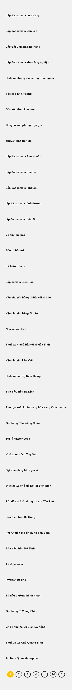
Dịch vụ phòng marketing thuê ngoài (30, 78)
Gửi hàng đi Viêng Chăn (21, 611)
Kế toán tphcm (15, 266)
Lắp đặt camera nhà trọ (21, 172)
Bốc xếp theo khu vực (20, 109)
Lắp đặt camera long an (21, 187)
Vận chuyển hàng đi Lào (22, 313)
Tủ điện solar (14, 564)
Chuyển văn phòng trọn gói (24, 125)
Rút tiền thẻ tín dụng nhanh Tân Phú (30, 501)
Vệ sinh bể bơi (15, 235)
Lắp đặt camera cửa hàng (22, 15)
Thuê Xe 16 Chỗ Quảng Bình (24, 642)
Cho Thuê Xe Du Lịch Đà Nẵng (26, 626)
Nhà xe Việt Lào (16, 329)
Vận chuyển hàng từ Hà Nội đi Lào (28, 297)
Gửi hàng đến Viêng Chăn (23, 423)
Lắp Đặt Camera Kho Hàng (23, 46)
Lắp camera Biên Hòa (20, 282)
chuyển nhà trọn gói (19, 140)
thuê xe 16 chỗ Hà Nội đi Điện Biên (28, 485)
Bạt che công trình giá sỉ (22, 470)
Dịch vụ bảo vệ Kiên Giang (23, 376)
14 (53, 674)
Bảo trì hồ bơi (15, 250)
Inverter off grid (16, 579)
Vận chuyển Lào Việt (19, 360)
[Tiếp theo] (61, 674)
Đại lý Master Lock (18, 438)
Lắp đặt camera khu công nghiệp (27, 62)
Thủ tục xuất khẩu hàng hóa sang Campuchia (36, 407)
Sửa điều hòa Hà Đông (20, 517)
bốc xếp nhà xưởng (19, 93)
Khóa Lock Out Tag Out (21, 454)
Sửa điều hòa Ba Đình (20, 391)
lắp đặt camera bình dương (23, 203)
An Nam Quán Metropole (22, 658)
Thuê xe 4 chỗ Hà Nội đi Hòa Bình (28, 344)
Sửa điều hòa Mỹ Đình (20, 548)
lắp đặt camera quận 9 (20, 219)
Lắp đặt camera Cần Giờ (21, 31)
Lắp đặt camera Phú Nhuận (23, 156)
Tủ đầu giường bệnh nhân (23, 595)
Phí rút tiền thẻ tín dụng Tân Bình (28, 532)
